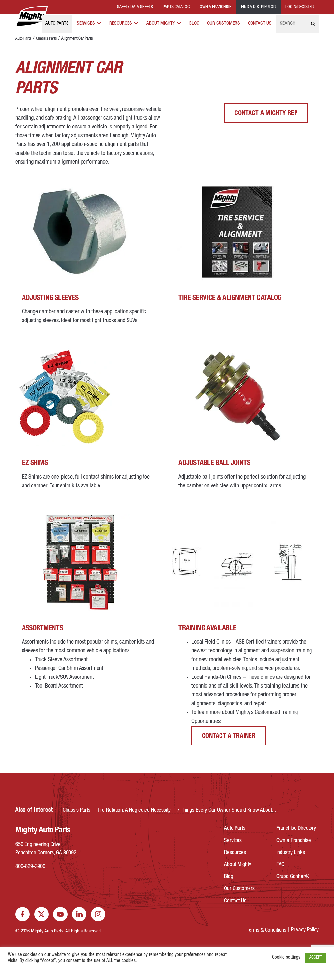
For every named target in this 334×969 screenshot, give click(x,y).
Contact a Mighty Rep (266, 114)
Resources (120, 23)
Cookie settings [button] (286, 957)
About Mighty (160, 23)
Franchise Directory (296, 828)
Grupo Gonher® (293, 877)
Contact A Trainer (228, 736)
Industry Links (290, 853)
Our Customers (223, 23)
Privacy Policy (305, 930)
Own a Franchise (293, 840)
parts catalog (176, 7)
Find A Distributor (258, 7)
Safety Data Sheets (135, 7)
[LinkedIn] (79, 914)
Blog (194, 23)
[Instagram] (98, 914)
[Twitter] (41, 914)
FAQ (280, 865)
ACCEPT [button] (315, 958)
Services (86, 23)
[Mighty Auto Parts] (31, 16)
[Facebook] (22, 914)
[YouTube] (60, 914)
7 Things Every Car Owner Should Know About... (226, 810)
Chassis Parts (46, 39)
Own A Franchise (215, 7)
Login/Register (299, 7)
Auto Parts (57, 23)
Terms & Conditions (266, 930)
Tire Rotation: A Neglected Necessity (134, 810)
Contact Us (260, 23)
